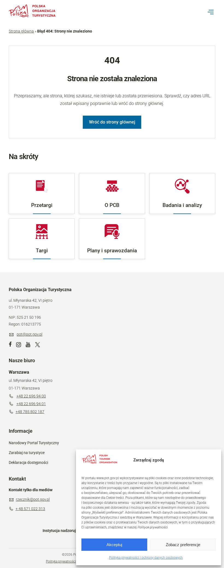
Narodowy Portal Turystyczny (34, 443)
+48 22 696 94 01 (31, 404)
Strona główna (21, 31)
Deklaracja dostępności (28, 462)
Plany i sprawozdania (112, 250)
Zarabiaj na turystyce (27, 452)
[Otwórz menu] (210, 12)
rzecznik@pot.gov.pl (33, 499)
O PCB (112, 205)
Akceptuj (114, 544)
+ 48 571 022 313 (30, 508)
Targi (42, 250)
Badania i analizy (182, 205)
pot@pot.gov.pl (29, 334)
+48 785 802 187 (30, 411)
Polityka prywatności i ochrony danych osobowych (146, 558)
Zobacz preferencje (183, 544)
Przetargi (41, 205)
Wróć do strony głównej (112, 122)
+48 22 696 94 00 (31, 396)
